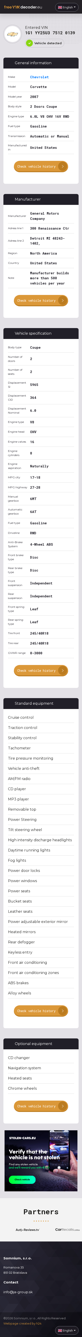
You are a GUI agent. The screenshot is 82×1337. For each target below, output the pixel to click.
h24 (38, 1323)
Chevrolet (39, 77)
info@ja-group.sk (18, 1292)
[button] (67, 7)
